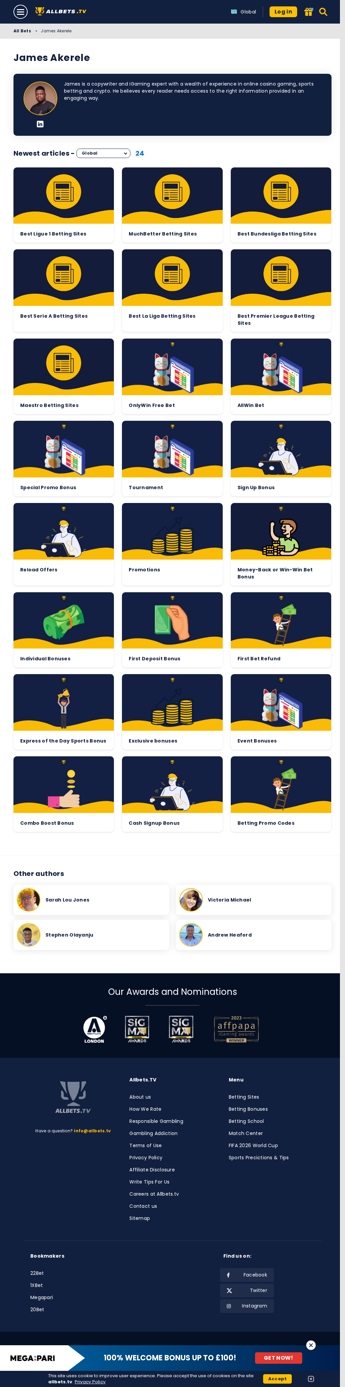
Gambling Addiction (153, 1133)
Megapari (41, 1297)
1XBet (36, 1285)
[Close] (311, 1345)
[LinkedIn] (40, 124)
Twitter (258, 1290)
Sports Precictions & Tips (259, 1157)
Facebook (255, 1274)
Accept (277, 1379)
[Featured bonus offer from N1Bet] (308, 12)
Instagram (254, 1305)
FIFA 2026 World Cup (253, 1145)
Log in (283, 11)
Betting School (246, 1121)
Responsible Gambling (156, 1121)
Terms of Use (145, 1145)
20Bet (37, 1309)
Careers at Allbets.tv (154, 1194)
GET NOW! (278, 1358)
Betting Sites (244, 1097)
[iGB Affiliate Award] (95, 1029)
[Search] (324, 11)
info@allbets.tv (92, 1131)
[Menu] (20, 12)
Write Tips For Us (149, 1181)
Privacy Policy (145, 1157)
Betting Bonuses (248, 1109)
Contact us (143, 1206)
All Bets (22, 31)
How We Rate (145, 1109)
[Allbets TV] (62, 12)
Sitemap (139, 1218)
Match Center (246, 1133)
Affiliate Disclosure (152, 1169)
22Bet (37, 1273)
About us (140, 1097)
